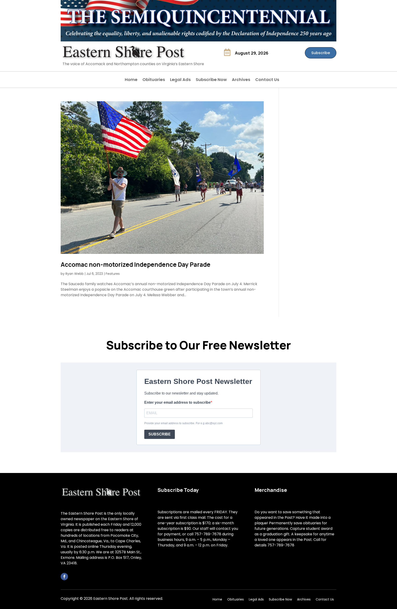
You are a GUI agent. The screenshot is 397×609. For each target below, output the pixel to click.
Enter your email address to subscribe (177, 402)
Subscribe (320, 52)
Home (131, 80)
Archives (241, 80)
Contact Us (267, 80)
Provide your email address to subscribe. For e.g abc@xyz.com (183, 423)
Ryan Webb (74, 273)
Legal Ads (180, 80)
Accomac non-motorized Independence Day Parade (135, 264)
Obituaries (153, 80)
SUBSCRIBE (159, 434)
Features (113, 273)
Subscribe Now (211, 80)
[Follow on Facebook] (64, 576)
